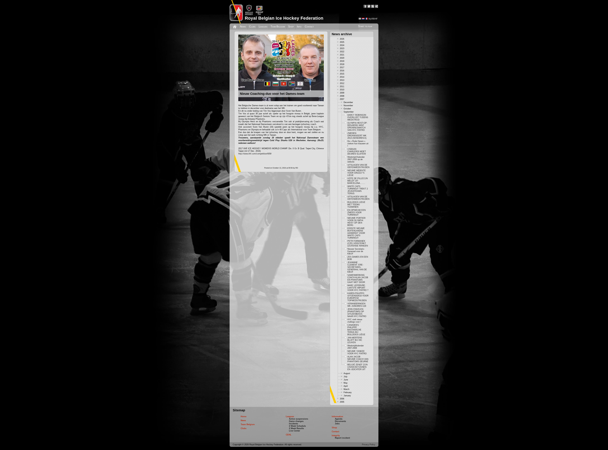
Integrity (336, 435)
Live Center (294, 431)
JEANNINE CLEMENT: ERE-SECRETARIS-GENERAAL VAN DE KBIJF (357, 267)
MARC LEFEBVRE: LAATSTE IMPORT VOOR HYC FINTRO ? (357, 287)
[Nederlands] (363, 18)
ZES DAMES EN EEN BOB (357, 258)
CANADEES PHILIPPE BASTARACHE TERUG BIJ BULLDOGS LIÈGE (356, 330)
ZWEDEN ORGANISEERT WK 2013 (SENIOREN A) (356, 135)
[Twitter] (368, 6)
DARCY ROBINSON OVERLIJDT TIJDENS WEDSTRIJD (357, 117)
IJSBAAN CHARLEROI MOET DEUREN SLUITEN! (356, 151)
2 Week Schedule (297, 426)
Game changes (296, 421)
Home (243, 416)
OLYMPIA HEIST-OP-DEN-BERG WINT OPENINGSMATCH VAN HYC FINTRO (357, 126)
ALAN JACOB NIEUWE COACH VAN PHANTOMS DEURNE (357, 359)
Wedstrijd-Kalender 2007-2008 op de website (356, 159)
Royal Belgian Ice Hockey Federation (284, 18)
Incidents (293, 423)
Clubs (252, 26)
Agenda (338, 419)
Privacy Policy (368, 444)
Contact (309, 26)
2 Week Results (296, 428)
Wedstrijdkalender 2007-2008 (355, 346)
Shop (291, 26)
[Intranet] (376, 6)
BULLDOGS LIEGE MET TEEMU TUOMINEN (356, 204)
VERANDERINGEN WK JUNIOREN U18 (356, 304)
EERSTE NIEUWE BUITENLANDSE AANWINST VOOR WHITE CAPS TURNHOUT (356, 233)
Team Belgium (278, 26)
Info (299, 26)
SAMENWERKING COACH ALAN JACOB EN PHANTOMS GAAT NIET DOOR (357, 278)
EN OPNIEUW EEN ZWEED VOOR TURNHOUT (356, 212)
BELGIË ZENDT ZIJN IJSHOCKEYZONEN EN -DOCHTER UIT (357, 367)
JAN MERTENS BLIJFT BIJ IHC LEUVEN (354, 340)
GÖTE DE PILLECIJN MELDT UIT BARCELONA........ (357, 180)
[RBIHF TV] (259, 14)
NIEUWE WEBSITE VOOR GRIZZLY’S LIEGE (356, 172)
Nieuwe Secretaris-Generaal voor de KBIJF (356, 251)
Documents (340, 421)
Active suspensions (298, 419)
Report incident (342, 438)
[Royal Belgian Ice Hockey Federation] (236, 11)
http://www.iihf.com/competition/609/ (255, 153)
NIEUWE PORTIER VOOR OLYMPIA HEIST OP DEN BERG (356, 221)
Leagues (263, 26)
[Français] (366, 18)
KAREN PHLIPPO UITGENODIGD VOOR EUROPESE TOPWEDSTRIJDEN (357, 297)
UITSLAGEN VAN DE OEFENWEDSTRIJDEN (358, 166)
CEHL (288, 435)
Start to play (365, 26)
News (243, 26)
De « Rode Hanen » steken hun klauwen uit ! (357, 143)
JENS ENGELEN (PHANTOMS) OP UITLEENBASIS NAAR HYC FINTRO (356, 312)
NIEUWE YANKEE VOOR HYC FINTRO (357, 352)
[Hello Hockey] (249, 14)
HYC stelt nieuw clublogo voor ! (354, 320)
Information (337, 416)
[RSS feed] (372, 6)
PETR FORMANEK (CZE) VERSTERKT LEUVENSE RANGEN (357, 243)
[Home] (234, 26)
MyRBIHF (373, 19)
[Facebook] (365, 6)
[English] (360, 18)
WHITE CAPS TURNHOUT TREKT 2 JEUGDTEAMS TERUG (357, 190)
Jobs (337, 423)
